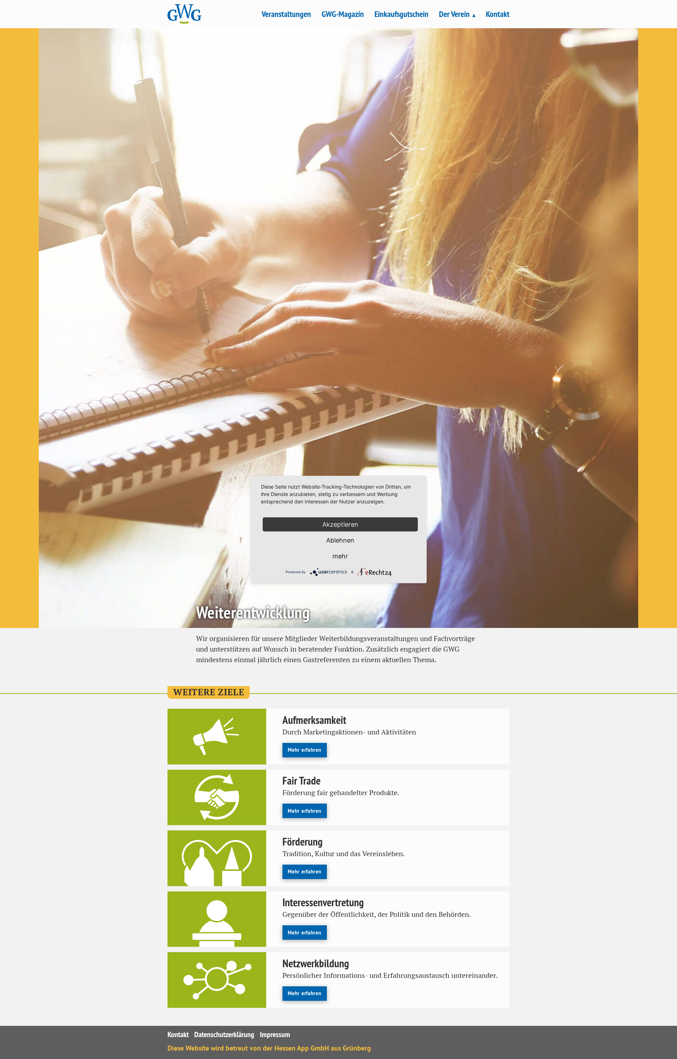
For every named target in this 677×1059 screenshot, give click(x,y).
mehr (340, 556)
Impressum (275, 1034)
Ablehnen (340, 540)
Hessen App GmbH (301, 1048)
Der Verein (454, 13)
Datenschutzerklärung (224, 1034)
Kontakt (498, 13)
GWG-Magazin (343, 13)
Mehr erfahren (304, 749)
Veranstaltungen (286, 13)
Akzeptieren (340, 524)
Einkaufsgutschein (401, 13)
